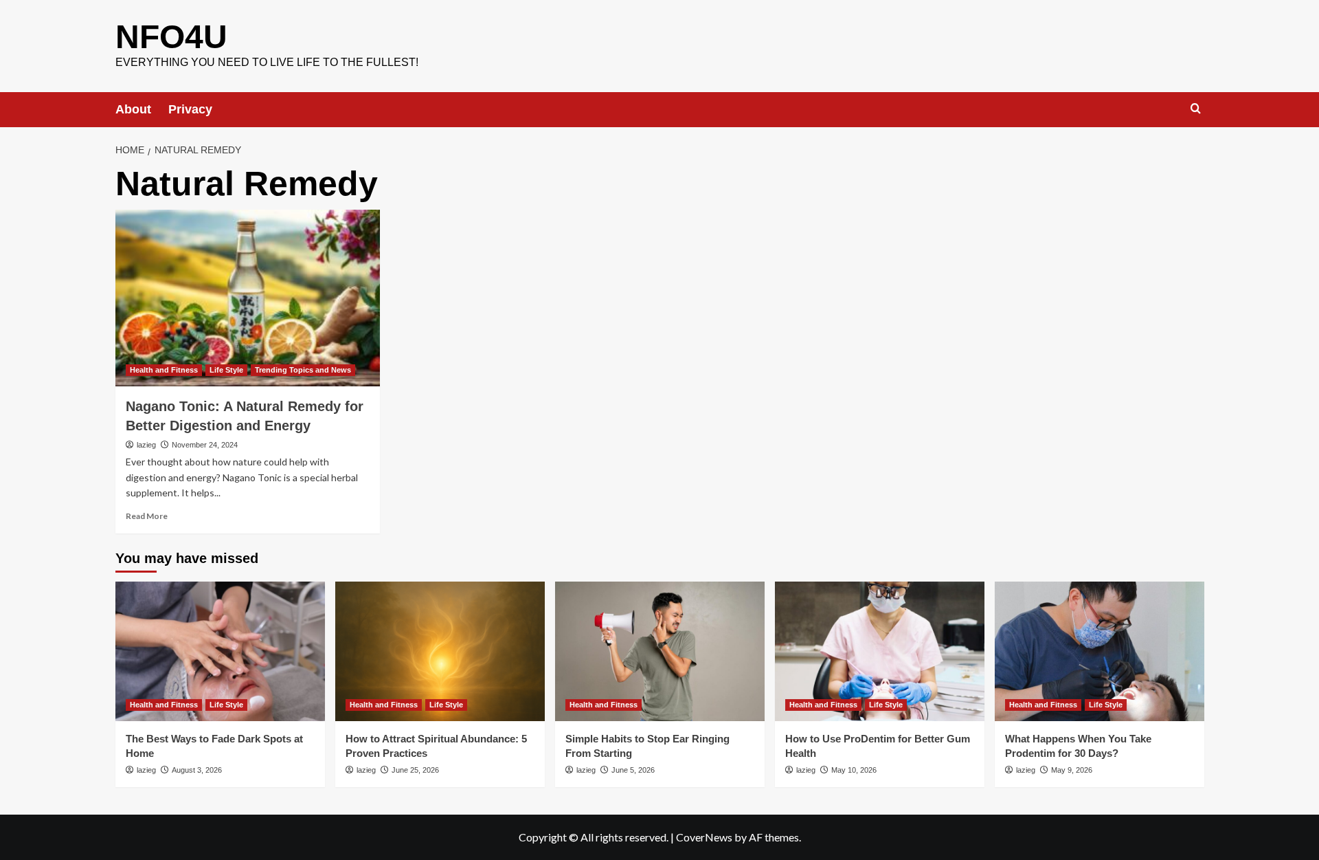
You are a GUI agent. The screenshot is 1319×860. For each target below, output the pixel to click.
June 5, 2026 (633, 770)
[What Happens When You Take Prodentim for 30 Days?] (1099, 651)
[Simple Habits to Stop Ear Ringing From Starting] (660, 651)
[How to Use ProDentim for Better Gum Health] (879, 651)
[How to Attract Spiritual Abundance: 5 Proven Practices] (440, 651)
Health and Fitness (164, 370)
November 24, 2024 (205, 445)
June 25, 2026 (415, 770)
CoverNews (704, 837)
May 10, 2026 (854, 770)
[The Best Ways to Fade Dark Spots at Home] (220, 651)
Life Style (226, 370)
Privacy (190, 109)
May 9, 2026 (1071, 770)
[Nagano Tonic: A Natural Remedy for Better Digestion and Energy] (247, 298)
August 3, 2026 (197, 770)
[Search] (1195, 109)
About (133, 109)
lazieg (146, 445)
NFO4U (171, 37)
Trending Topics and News (303, 370)
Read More (147, 516)
